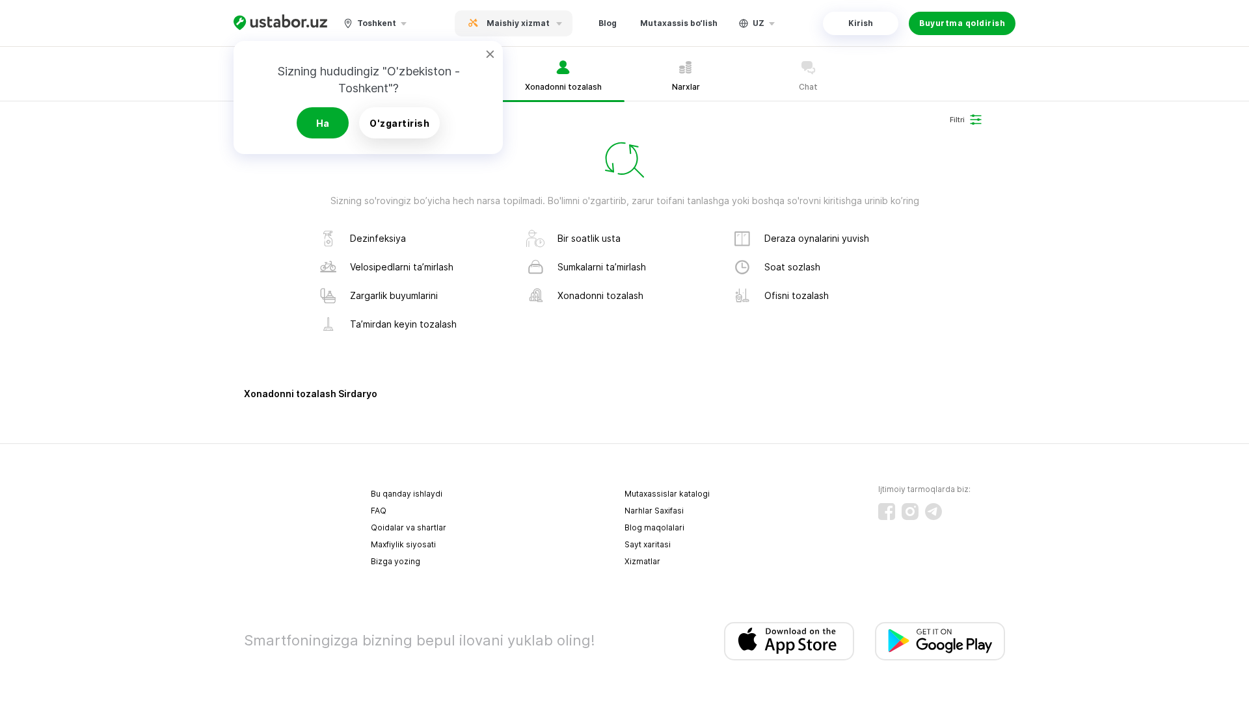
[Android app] (940, 641)
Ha (323, 123)
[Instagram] (910, 511)
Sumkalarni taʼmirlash (601, 266)
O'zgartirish (399, 123)
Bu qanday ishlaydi (406, 494)
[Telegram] (933, 511)
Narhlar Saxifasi (654, 510)
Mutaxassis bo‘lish (679, 23)
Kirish (860, 23)
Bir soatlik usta (589, 238)
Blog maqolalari (654, 527)
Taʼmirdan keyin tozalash (403, 324)
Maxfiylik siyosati (403, 544)
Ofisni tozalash (796, 295)
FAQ (378, 510)
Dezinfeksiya (378, 238)
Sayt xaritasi (647, 544)
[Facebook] (886, 511)
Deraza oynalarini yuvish (816, 238)
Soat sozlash (792, 266)
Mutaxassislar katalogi (667, 494)
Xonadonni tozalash (600, 295)
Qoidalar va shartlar (408, 527)
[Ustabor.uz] (280, 23)
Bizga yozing (395, 561)
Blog (607, 23)
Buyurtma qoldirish (962, 23)
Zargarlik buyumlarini (394, 295)
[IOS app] (789, 641)
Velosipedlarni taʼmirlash (401, 266)
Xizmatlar (642, 561)
